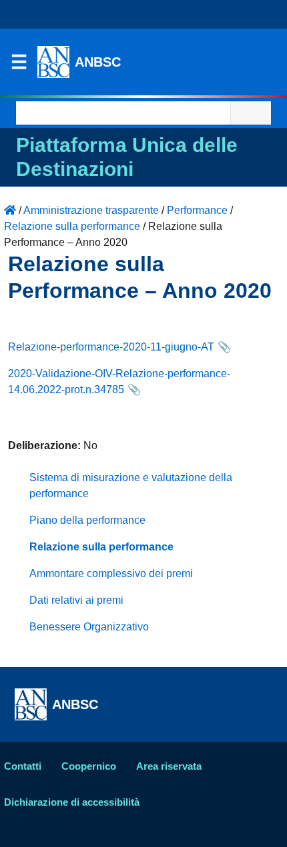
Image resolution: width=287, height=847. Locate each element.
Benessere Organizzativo (89, 626)
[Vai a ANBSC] (10, 210)
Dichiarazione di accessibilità (71, 802)
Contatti (22, 766)
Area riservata (169, 766)
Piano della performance (87, 520)
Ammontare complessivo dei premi (111, 573)
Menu (18, 65)
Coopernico (88, 766)
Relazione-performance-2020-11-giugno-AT (111, 347)
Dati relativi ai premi (76, 600)
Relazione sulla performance (101, 546)
